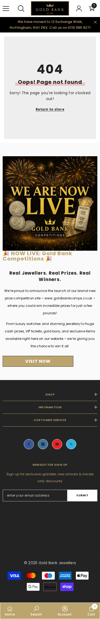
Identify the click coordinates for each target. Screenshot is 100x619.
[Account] (78, 8)
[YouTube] (57, 444)
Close (95, 22)
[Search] (21, 8)
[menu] (6, 8)
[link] (36, 611)
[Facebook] (29, 444)
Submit (82, 495)
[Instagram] (43, 444)
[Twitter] (71, 444)
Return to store (50, 109)
